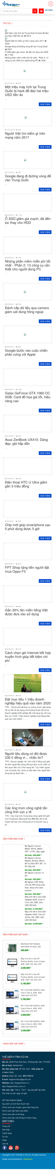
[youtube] (10, 1147)
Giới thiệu (6, 1129)
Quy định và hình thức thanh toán (15, 1103)
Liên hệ (5, 1143)
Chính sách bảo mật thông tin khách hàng (19, 1117)
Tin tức (5, 1136)
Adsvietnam (27, 1159)
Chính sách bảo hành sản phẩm (15, 1110)
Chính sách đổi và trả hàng (13, 1114)
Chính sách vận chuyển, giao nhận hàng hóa (20, 1107)
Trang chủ (6, 1126)
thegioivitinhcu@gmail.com (20, 1079)
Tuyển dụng (7, 1133)
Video (4, 1140)
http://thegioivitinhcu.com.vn (13, 1086)
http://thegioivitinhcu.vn (19, 1082)
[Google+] (17, 1147)
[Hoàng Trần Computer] (11, 3)
